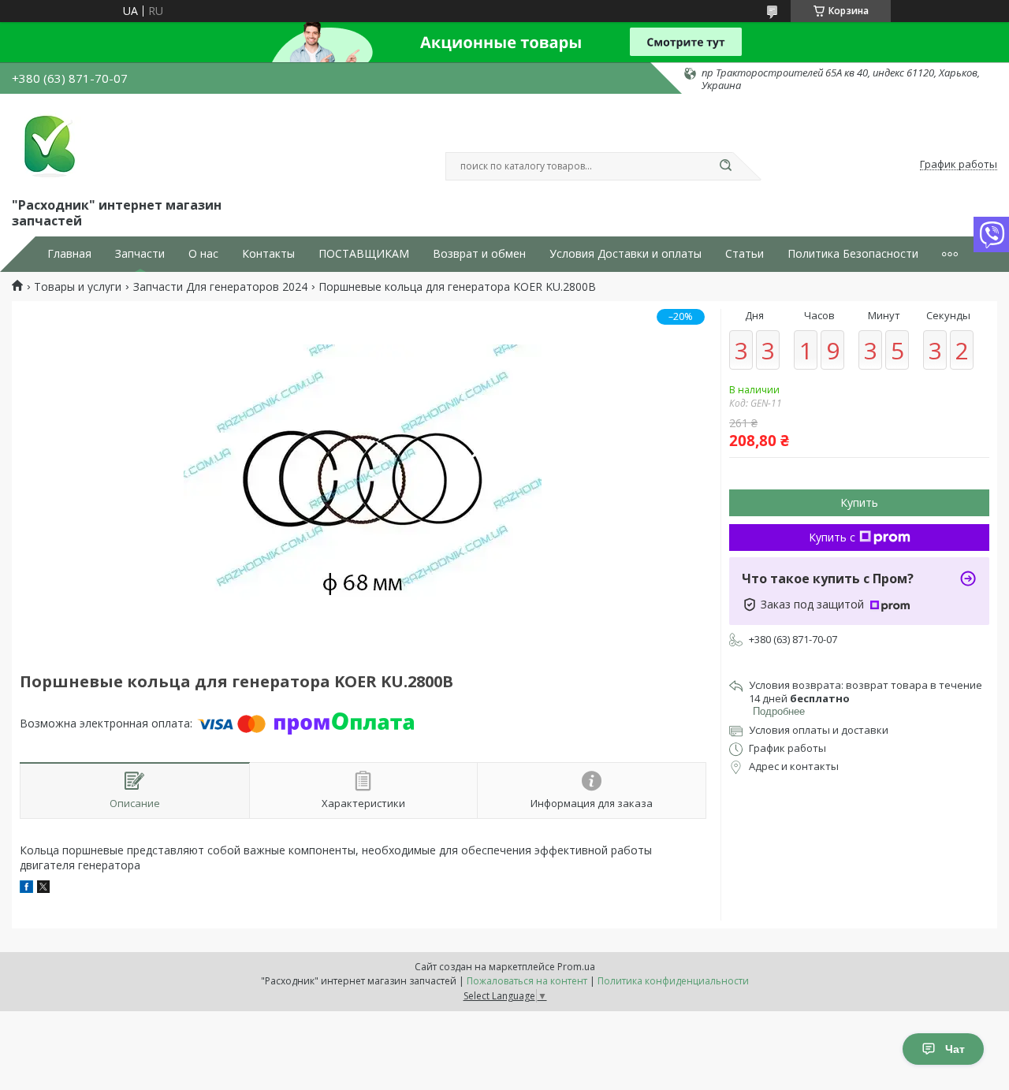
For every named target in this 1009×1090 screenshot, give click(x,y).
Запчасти (140, 253)
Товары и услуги (77, 287)
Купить (859, 502)
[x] (43, 888)
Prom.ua (576, 966)
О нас (203, 253)
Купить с (832, 537)
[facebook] (26, 888)
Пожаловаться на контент (527, 981)
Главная (69, 253)
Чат (955, 1049)
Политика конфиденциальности (673, 981)
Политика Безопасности (852, 253)
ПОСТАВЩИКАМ (363, 253)
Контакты (268, 253)
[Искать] (725, 166)
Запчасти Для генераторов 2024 (220, 287)
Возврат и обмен (479, 253)
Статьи (744, 253)
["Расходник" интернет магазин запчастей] (47, 143)
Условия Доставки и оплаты (625, 253)
